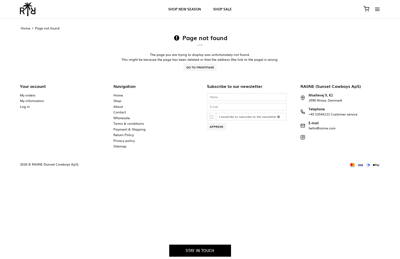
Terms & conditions (128, 123)
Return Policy (123, 134)
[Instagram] (302, 138)
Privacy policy (124, 140)
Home (118, 95)
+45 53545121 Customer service (333, 114)
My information (32, 100)
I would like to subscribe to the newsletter (248, 117)
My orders (27, 95)
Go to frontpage (200, 67)
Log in (25, 106)
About (118, 106)
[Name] (247, 96)
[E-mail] (247, 106)
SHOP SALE (222, 9)
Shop (117, 100)
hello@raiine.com (322, 128)
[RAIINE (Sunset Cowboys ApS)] (27, 9)
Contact (119, 112)
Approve (216, 127)
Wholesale (121, 117)
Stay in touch (200, 250)
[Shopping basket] (366, 9)
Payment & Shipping (129, 129)
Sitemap (119, 146)
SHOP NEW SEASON (184, 9)
